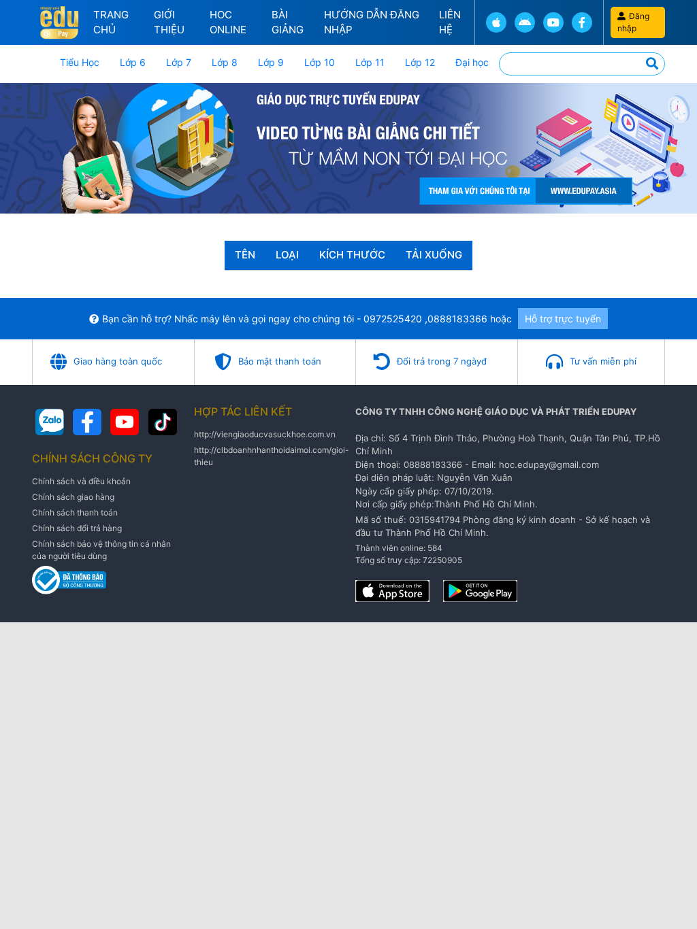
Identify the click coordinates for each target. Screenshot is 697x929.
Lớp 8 (225, 62)
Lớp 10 (319, 62)
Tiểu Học (79, 62)
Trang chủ (111, 22)
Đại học (472, 62)
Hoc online (228, 22)
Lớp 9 (271, 62)
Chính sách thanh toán (75, 512)
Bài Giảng (288, 22)
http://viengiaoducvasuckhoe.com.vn (265, 434)
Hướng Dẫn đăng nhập (371, 22)
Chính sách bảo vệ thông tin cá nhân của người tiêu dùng (101, 550)
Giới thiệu (169, 22)
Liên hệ (450, 22)
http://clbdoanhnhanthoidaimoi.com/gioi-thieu (271, 456)
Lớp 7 (178, 62)
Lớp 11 (370, 62)
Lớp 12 (420, 62)
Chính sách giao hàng (73, 497)
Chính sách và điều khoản (81, 481)
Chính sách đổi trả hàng (77, 528)
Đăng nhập (633, 22)
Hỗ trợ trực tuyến (563, 318)
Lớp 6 (133, 62)
